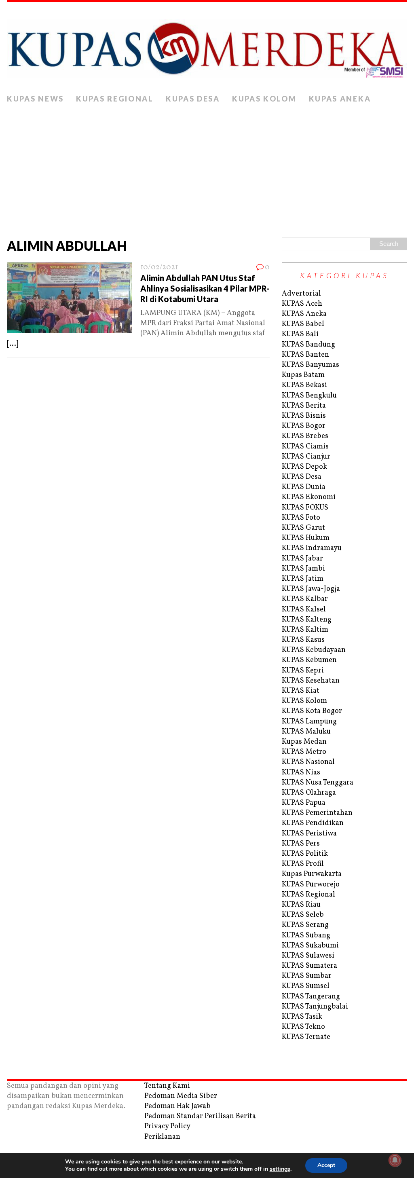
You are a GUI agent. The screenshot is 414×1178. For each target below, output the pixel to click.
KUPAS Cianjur (306, 457)
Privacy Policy (167, 1126)
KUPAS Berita (304, 406)
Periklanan (162, 1137)
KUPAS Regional (115, 98)
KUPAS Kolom (264, 98)
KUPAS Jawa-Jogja (311, 589)
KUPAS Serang (305, 925)
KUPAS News (35, 98)
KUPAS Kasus (303, 640)
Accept (326, 1165)
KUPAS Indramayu (312, 548)
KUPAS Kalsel (304, 610)
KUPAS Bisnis (304, 416)
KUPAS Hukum (306, 538)
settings (280, 1169)
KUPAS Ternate (306, 1037)
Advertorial (301, 294)
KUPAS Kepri (303, 671)
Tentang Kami (167, 1086)
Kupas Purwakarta (312, 874)
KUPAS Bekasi (304, 385)
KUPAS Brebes (305, 436)
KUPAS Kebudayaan (314, 650)
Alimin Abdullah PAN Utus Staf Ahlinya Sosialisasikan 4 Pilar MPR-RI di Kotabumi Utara (205, 288)
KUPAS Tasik (302, 1017)
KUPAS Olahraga (309, 793)
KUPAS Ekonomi (309, 497)
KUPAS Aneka (340, 98)
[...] (12, 344)
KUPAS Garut (303, 528)
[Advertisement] (207, 168)
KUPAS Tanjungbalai (315, 1007)
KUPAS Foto (301, 518)
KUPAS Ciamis (305, 447)
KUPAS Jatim (302, 579)
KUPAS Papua (303, 803)
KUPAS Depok (304, 467)
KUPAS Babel (303, 324)
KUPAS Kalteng (307, 620)
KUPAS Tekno (303, 1027)
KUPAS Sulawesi (308, 956)
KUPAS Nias (301, 773)
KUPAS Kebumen (309, 660)
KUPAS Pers (301, 844)
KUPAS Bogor (303, 426)
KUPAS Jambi (303, 569)
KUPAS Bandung (308, 345)
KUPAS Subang (306, 936)
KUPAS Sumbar (307, 976)
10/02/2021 (159, 267)
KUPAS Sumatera (309, 966)
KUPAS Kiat (300, 691)
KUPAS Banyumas (310, 365)
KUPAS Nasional (308, 762)
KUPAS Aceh (302, 304)
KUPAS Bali (300, 334)
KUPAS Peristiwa (309, 834)
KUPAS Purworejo (311, 885)
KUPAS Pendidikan (313, 823)
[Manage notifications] (395, 1160)
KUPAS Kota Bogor (312, 711)
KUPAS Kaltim (305, 630)
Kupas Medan (304, 742)
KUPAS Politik (305, 854)
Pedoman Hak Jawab (177, 1106)
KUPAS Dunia (303, 487)
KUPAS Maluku (306, 732)
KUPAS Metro (304, 752)
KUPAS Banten (305, 355)
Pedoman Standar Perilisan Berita (200, 1116)
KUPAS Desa (193, 98)
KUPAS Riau (301, 905)
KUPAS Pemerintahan (317, 813)
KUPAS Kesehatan (311, 681)
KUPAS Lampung (309, 722)
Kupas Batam (303, 375)
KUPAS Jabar (302, 559)
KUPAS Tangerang (311, 997)
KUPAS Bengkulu (309, 396)
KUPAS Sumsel (306, 986)
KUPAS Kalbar (305, 599)
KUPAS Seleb (303, 915)
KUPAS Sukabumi (310, 946)
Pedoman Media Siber (180, 1096)
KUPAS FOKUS (305, 508)
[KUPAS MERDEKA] (207, 46)
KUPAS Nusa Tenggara (317, 783)
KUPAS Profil (303, 864)
